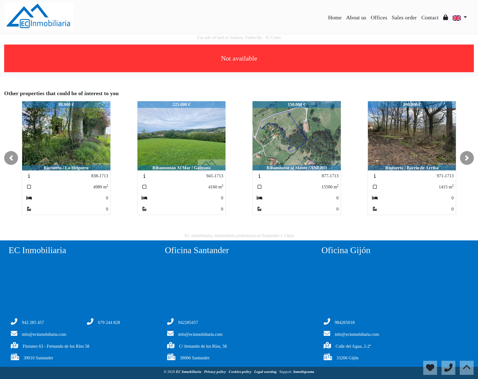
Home (335, 17)
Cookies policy (240, 372)
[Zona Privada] (445, 17)
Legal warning (265, 372)
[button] (11, 158)
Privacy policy (215, 372)
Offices (379, 17)
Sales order (404, 17)
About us (356, 17)
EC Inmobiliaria (189, 372)
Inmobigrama (303, 372)
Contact (430, 17)
